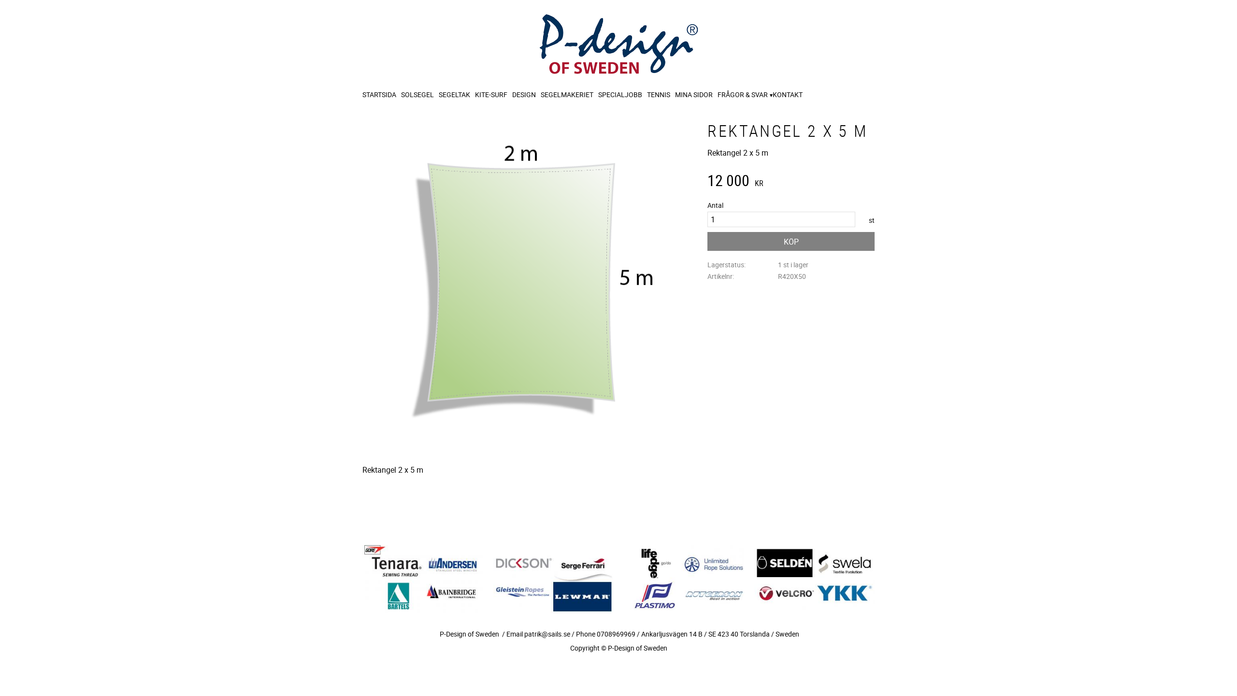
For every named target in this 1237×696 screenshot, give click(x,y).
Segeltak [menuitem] (454, 94)
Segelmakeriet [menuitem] (567, 94)
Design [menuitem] (524, 94)
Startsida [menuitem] (379, 94)
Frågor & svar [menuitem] (743, 94)
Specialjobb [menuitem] (620, 94)
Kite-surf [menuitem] (491, 94)
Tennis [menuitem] (658, 94)
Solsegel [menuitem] (417, 94)
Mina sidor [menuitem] (694, 94)
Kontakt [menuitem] (788, 94)
